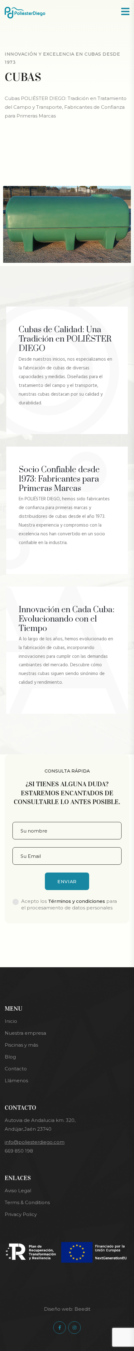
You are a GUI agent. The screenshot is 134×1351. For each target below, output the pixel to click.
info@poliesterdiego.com (35, 1142)
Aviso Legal (18, 1190)
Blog (10, 1057)
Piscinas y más (21, 1045)
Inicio (11, 1021)
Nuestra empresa (25, 1033)
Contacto (16, 1069)
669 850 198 (19, 1151)
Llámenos (16, 1080)
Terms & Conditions (27, 1202)
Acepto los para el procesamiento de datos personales (69, 904)
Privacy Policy (21, 1214)
